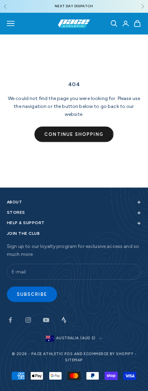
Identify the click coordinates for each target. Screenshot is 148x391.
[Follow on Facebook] (10, 320)
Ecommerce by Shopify (108, 354)
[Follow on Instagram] (28, 320)
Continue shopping (73, 134)
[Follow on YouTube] (46, 320)
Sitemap (74, 360)
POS (68, 354)
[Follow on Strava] (64, 320)
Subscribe (32, 294)
